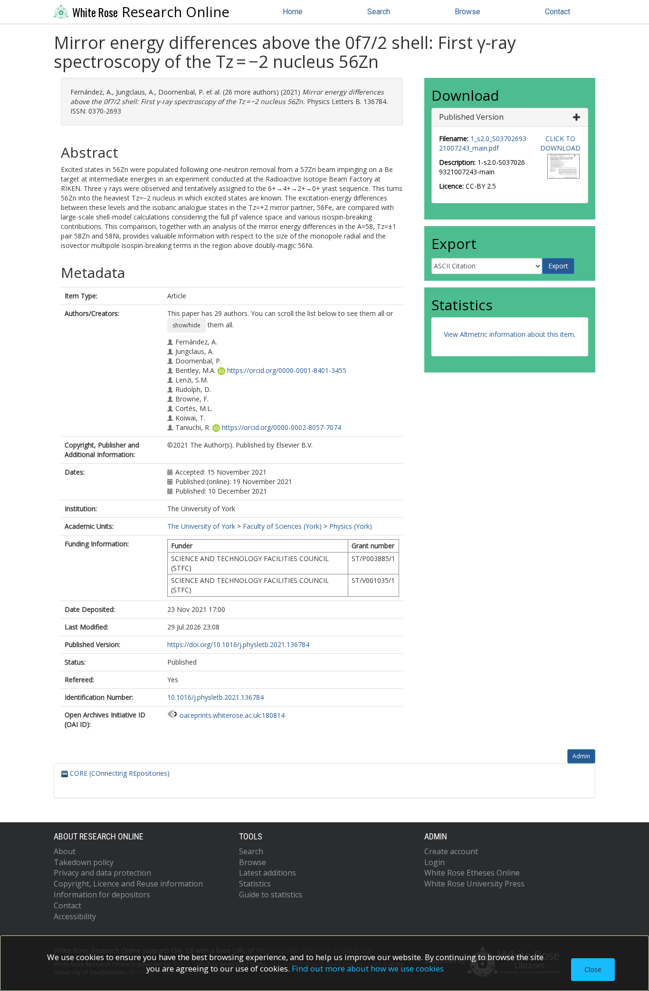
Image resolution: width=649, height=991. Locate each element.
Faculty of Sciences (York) (282, 526)
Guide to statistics (270, 894)
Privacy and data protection (102, 872)
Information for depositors (102, 894)
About (65, 851)
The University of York (201, 526)
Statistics (255, 883)
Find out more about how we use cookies (368, 968)
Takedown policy (84, 862)
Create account (451, 851)
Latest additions (267, 872)
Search (378, 11)
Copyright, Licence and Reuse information (128, 883)
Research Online (150, 11)
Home (293, 11)
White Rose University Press (474, 883)
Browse (467, 11)
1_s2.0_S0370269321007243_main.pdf (482, 143)
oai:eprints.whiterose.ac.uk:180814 (232, 715)
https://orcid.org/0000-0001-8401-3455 (286, 370)
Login (434, 862)
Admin (581, 756)
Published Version (471, 117)
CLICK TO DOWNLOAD (560, 143)
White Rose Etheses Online (472, 872)
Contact (557, 11)
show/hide (186, 325)
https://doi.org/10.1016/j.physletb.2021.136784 (238, 644)
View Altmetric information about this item (509, 334)
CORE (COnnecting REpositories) (119, 773)
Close (592, 969)
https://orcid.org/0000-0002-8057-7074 (281, 427)
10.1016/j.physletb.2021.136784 (215, 697)
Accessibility (75, 916)
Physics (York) (350, 526)
